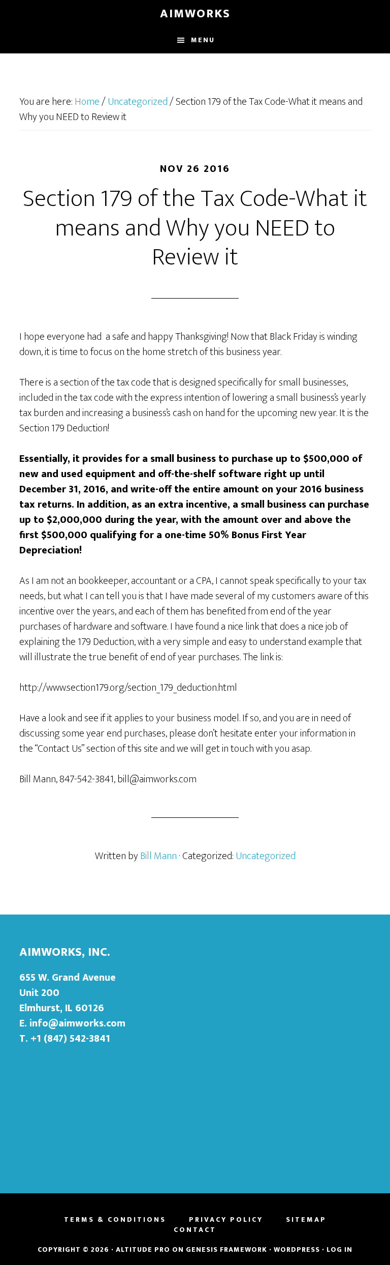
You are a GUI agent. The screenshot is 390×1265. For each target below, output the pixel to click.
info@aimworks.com (77, 1023)
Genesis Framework (226, 1249)
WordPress (297, 1249)
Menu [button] (203, 40)
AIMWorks (195, 14)
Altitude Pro (143, 1249)
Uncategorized (266, 856)
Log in (339, 1249)
